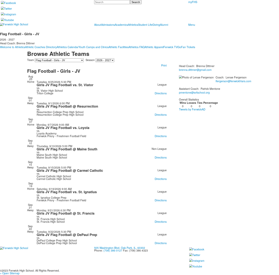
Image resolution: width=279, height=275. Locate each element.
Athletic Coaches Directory (41, 47)
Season (90, 60)
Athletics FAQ (136, 47)
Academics (121, 25)
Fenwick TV (170, 47)
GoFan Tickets (186, 47)
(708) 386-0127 (112, 250)
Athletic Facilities (118, 47)
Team (30, 60)
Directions (161, 93)
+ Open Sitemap (10, 273)
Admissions (108, 25)
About (97, 25)
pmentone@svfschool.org (194, 92)
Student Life (145, 25)
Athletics (133, 25)
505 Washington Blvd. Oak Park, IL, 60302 (119, 248)
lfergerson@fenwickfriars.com (233, 81)
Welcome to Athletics (12, 47)
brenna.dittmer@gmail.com (195, 70)
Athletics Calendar (68, 47)
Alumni (164, 25)
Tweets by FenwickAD (192, 109)
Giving (156, 25)
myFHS (192, 2)
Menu (191, 25)
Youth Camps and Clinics (94, 47)
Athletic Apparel (154, 47)
